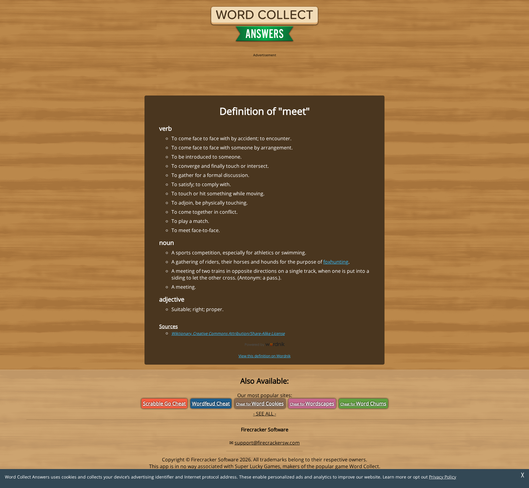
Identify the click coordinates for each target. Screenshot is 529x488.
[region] (264, 71)
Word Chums (363, 403)
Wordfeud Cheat (211, 403)
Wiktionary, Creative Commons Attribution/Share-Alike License (228, 333)
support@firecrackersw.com (267, 442)
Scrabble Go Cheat (164, 403)
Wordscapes (312, 403)
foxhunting (335, 261)
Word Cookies (260, 403)
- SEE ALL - (264, 413)
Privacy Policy (442, 477)
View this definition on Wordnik (264, 355)
